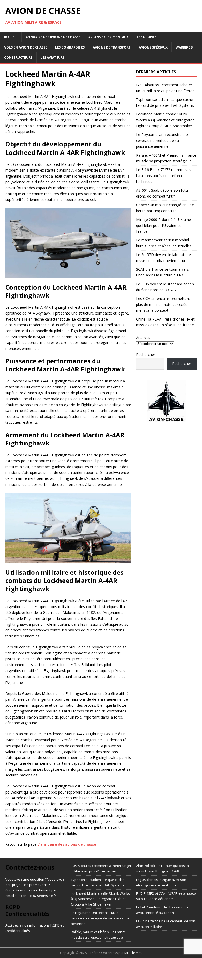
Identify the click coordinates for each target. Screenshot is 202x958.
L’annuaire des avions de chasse (67, 844)
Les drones (146, 37)
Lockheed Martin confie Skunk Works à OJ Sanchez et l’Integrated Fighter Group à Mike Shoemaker (165, 119)
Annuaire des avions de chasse (53, 37)
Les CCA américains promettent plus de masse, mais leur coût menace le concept (163, 304)
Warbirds (184, 47)
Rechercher (145, 354)
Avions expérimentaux (108, 37)
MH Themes (133, 953)
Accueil (10, 37)
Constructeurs (18, 57)
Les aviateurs (52, 57)
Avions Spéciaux (153, 47)
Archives (143, 337)
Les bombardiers (70, 47)
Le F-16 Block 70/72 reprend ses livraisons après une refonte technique (163, 175)
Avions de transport (112, 47)
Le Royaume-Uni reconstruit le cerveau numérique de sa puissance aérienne (162, 140)
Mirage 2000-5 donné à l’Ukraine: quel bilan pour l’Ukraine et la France (164, 225)
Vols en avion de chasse (25, 47)
